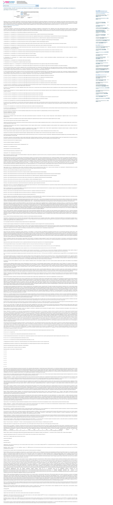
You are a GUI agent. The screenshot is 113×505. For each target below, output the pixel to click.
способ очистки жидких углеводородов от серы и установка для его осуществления (101, 77)
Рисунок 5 (17, 25)
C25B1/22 (22, 14)
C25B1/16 (22, 13)
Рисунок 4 (14, 25)
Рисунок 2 (8, 25)
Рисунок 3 (11, 25)
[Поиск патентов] (10, 2)
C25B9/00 (22, 11)
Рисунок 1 (5, 25)
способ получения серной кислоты (102, 87)
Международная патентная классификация (22, 3)
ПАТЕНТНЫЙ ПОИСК (9, 3)
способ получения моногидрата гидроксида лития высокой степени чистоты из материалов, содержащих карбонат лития (102, 69)
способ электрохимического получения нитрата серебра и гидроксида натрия (101, 58)
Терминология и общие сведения (21, 1)
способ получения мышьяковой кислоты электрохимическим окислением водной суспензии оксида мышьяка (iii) (102, 85)
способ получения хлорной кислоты (103, 98)
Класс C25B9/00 (98, 10)
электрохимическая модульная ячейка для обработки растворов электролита (101, 15)
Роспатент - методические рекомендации (22, 2)
